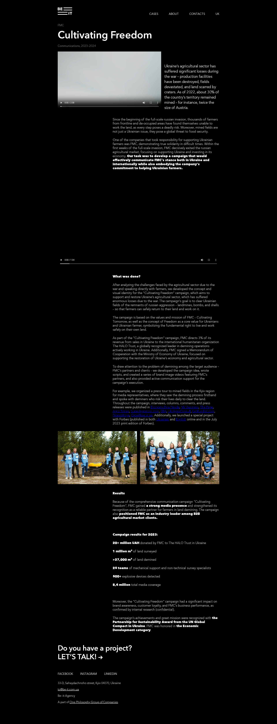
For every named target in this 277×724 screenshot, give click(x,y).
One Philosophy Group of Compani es (94, 702)
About (174, 14)
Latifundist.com (203, 411)
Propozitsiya (121, 415)
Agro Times (121, 411)
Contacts (197, 14)
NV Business (190, 407)
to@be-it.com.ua (68, 689)
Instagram (88, 674)
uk (217, 14)
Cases (153, 14)
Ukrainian (162, 419)
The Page (206, 407)
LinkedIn (110, 674)
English (181, 419)
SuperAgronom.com (145, 411)
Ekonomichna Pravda (165, 407)
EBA (163, 411)
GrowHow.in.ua (142, 415)
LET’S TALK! (78, 656)
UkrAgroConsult (179, 411)
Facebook (65, 674)
